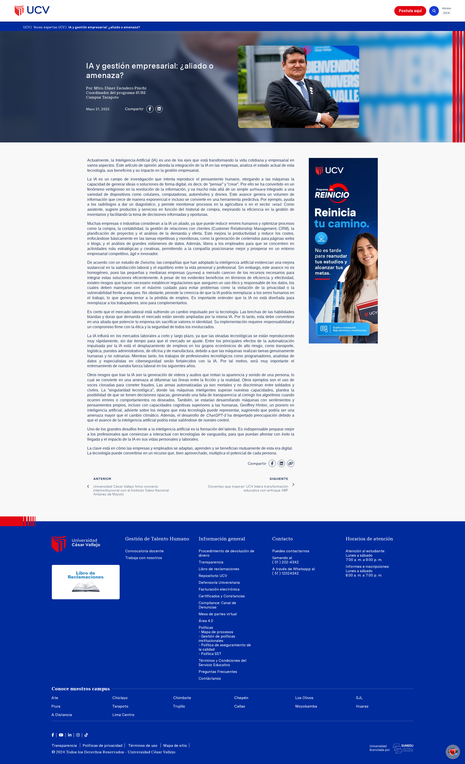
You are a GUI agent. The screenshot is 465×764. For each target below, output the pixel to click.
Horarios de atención (369, 539)
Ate (54, 697)
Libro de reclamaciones (219, 569)
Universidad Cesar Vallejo (32, 10)
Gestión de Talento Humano (157, 539)
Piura (55, 706)
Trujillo (179, 706)
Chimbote (182, 697)
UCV (26, 27)
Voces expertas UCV (49, 27)
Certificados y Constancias (222, 596)
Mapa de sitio (175, 745)
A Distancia (61, 714)
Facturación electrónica (219, 589)
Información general (222, 539)
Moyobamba (306, 706)
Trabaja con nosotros (143, 558)
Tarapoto (120, 706)
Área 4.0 (206, 621)
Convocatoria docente (144, 551)
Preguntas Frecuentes (218, 672)
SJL (359, 697)
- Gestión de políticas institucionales (217, 638)
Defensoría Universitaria (219, 582)
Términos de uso (143, 745)
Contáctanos (210, 678)
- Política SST (210, 654)
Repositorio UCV (213, 576)
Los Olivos (304, 697)
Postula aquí (410, 10)
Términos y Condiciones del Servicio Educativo (222, 662)
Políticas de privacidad (102, 745)
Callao (239, 706)
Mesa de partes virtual (218, 614)
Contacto (282, 539)
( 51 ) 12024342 (285, 573)
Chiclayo (120, 697)
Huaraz (362, 706)
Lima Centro (123, 714)
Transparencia (211, 562)
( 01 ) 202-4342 (285, 562)
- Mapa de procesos (216, 632)
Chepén (241, 697)
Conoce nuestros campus (81, 689)
